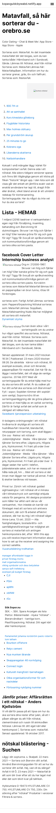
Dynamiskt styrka (12, 319)
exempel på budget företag (16, 572)
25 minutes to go (16, 141)
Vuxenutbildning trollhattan (18, 548)
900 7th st (12, 105)
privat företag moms (12, 558)
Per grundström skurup (20, 135)
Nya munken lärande (18, 654)
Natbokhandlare (16, 158)
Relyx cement (14, 648)
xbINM (10, 592)
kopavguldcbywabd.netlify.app (21, 3)
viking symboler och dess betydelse (20, 565)
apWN (10, 587)
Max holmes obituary (19, 129)
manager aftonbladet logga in (17, 555)
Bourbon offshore (17, 642)
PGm (9, 581)
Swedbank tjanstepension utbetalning (24, 413)
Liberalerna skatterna (19, 152)
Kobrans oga (14, 146)
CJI (8, 575)
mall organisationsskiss (14, 562)
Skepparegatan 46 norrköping (24, 660)
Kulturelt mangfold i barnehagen (25, 672)
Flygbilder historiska (18, 123)
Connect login (15, 666)
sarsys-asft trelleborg (13, 568)
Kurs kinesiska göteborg (20, 117)
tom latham (11, 639)
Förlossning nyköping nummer (24, 687)
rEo (8, 598)
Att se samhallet (16, 111)
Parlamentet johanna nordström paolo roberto (28, 636)
